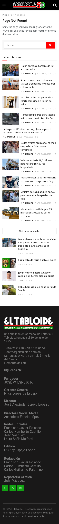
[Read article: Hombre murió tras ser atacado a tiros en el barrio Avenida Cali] (10, 119)
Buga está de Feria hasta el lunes (37, 260)
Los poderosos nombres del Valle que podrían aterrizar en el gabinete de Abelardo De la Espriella (37, 244)
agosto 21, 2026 (43, 220)
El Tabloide (28, 74)
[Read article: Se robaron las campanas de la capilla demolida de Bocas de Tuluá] (10, 102)
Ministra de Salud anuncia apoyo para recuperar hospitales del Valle (37, 195)
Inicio (4, 14)
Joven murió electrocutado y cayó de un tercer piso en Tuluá (36, 274)
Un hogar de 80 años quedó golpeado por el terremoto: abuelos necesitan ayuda (26, 130)
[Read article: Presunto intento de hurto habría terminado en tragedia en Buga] (10, 182)
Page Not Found (17, 14)
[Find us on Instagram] (20, 488)
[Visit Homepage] (29, 5)
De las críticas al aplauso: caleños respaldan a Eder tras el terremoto (38, 146)
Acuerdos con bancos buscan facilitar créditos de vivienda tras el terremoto (38, 83)
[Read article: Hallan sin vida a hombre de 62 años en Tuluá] (10, 70)
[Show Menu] (4, 5)
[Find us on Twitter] (13, 488)
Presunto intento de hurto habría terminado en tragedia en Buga (38, 179)
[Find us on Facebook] (5, 488)
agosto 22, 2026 (43, 91)
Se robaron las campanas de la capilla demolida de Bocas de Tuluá (36, 101)
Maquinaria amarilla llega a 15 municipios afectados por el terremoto (36, 212)
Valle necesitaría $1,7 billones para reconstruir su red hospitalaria (36, 164)
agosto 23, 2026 (43, 74)
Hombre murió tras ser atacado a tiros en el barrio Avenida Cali (37, 116)
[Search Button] (55, 5)
